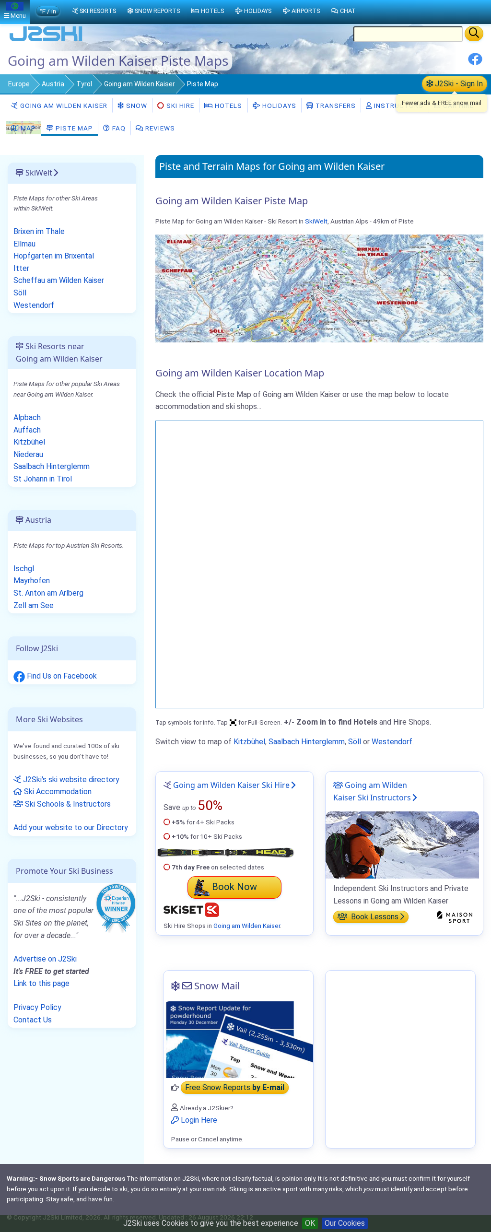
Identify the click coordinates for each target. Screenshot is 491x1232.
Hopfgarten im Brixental (53, 255)
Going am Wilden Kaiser (139, 84)
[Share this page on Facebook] (475, 62)
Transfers (335, 105)
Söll (354, 741)
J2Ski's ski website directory (70, 779)
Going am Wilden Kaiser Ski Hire (231, 785)
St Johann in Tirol (42, 478)
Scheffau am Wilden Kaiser (58, 280)
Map (27, 128)
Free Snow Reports (234, 1087)
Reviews (159, 128)
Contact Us (32, 1019)
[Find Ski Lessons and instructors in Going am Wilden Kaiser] (402, 844)
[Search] (474, 33)
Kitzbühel (249, 741)
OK (310, 1223)
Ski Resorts (98, 10)
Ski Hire (180, 105)
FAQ (118, 128)
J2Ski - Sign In (458, 83)
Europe (19, 84)
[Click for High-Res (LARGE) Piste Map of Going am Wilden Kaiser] (319, 287)
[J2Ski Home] (46, 40)
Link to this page (41, 983)
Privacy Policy (37, 1007)
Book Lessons (373, 916)
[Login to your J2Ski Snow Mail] (238, 1039)
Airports (306, 10)
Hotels (227, 105)
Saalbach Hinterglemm (307, 741)
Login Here (198, 1120)
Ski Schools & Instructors (67, 804)
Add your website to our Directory (70, 827)
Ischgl (23, 568)
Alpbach (27, 417)
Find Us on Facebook (61, 676)
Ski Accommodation (57, 791)
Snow (135, 105)
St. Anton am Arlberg (48, 593)
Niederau (28, 454)
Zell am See (33, 605)
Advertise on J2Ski (45, 958)
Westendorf (392, 741)
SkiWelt (316, 221)
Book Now (234, 886)
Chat (348, 10)
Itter (21, 268)
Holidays (278, 105)
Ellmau (24, 243)
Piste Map (73, 128)
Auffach (27, 429)
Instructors (397, 105)
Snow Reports (157, 10)
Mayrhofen (31, 580)
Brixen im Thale (39, 231)
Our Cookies (345, 1223)
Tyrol (84, 84)
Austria (53, 84)
